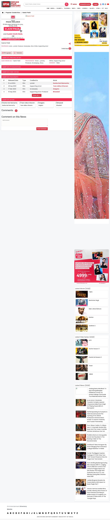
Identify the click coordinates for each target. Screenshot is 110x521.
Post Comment (42, 128)
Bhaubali (56, 92)
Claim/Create (85, 4)
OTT (103, 8)
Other (97, 8)
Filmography (7, 53)
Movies (52, 8)
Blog (106, 8)
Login (96, 4)
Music (73, 8)
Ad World (84, 8)
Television (67, 8)
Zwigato (56, 89)
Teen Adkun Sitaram (60, 86)
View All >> (36, 95)
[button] (73, 4)
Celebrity (59, 8)
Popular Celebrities (13, 12)
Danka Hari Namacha (61, 83)
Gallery (92, 8)
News (78, 8)
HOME (48, 8)
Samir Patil (26, 12)
